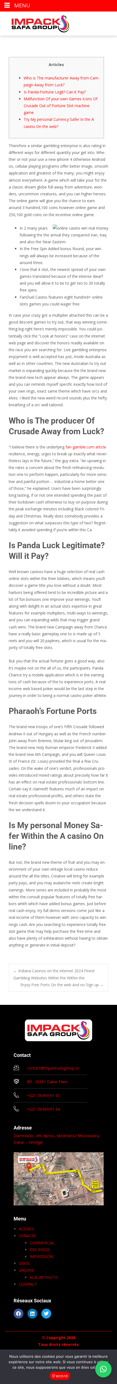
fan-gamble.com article (86, 447)
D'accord (59, 1376)
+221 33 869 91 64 (43, 1109)
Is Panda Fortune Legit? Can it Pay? (55, 92)
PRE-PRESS (40, 1249)
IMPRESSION (41, 1256)
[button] (103, 1369)
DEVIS (24, 1263)
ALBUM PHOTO (44, 1277)
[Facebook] (18, 1314)
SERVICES (27, 1235)
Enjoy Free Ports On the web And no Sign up (62, 984)
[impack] (36, 22)
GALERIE (26, 1270)
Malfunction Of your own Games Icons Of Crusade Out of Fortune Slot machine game (60, 105)
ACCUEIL (26, 1228)
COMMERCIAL (42, 1242)
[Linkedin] (32, 1314)
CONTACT (28, 1284)
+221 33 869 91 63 (43, 1095)
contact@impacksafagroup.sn (53, 1068)
